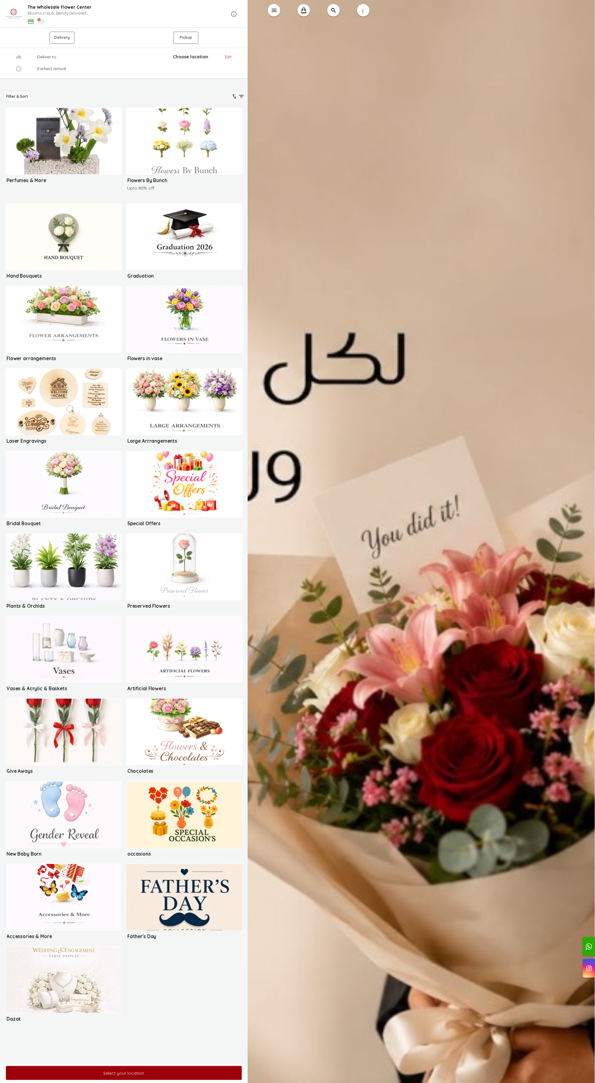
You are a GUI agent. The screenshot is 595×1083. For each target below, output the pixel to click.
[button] (124, 14)
